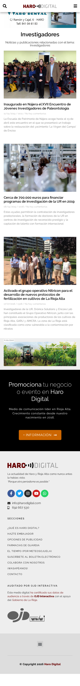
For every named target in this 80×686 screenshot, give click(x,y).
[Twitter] (19, 493)
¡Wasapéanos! (17, 568)
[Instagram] (28, 493)
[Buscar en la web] (5, 6)
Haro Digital (52, 664)
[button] (40, 644)
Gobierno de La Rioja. (25, 599)
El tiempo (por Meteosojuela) (29, 551)
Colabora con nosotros (26, 562)
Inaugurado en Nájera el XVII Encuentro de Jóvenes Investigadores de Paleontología (37, 106)
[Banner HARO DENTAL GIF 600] (40, 25)
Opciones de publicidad (24, 539)
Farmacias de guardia (23, 545)
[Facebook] (11, 493)
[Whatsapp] (44, 493)
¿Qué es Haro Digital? (23, 528)
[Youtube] (36, 493)
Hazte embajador (20, 533)
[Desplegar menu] (75, 6)
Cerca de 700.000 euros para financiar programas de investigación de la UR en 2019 (39, 200)
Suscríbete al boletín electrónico (33, 556)
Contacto (14, 574)
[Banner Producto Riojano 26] (40, 364)
